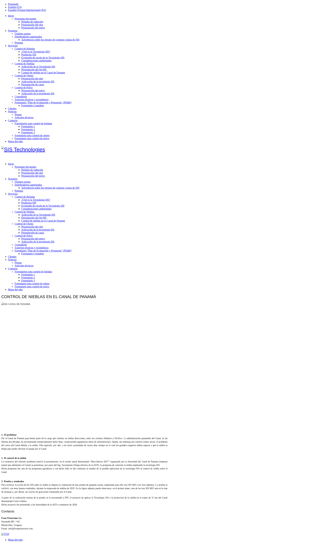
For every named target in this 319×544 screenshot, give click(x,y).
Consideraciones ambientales (36, 60)
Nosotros (12, 30)
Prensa (18, 114)
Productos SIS (28, 54)
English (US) (15, 7)
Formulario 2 (28, 129)
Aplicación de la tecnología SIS (37, 81)
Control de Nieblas (24, 63)
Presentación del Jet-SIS (34, 69)
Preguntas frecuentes (25, 18)
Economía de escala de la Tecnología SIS (42, 57)
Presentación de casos (32, 84)
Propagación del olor (32, 24)
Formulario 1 (28, 126)
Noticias (12, 111)
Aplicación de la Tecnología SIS (38, 66)
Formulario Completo (32, 105)
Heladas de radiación (32, 21)
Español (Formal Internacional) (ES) (27, 10)
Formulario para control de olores (32, 135)
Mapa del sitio (15, 141)
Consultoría (21, 96)
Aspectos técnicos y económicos (32, 99)
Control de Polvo (24, 87)
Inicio (11, 15)
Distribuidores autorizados (28, 36)
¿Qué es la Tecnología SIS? (35, 51)
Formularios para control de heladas (33, 123)
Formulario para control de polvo (32, 138)
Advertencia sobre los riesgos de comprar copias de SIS (50, 39)
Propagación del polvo (33, 27)
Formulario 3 (28, 132)
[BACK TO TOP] (5, 534)
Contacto (12, 120)
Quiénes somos (23, 33)
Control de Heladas (25, 48)
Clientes (12, 108)
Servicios (13, 45)
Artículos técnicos (24, 117)
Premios (19, 42)
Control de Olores (24, 75)
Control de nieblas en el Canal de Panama (43, 72)
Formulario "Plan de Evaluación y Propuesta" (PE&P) (43, 102)
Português (13, 4)
